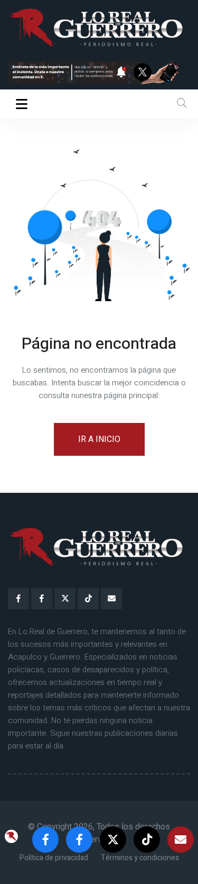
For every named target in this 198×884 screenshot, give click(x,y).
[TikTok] (88, 598)
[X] (65, 598)
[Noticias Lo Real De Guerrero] (41, 598)
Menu (23, 103)
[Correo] (111, 598)
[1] (99, 72)
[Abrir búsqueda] (181, 103)
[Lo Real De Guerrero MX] (18, 598)
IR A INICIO (99, 439)
